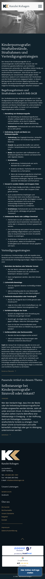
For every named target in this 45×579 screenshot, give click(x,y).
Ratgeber (5, 517)
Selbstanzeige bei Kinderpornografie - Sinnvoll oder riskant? (18, 390)
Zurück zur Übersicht (8, 371)
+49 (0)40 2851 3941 (11, 475)
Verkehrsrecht (6, 492)
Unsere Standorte (8, 513)
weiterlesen (5, 435)
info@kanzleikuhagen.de (15, 480)
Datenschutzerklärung (9, 531)
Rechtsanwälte (7, 510)
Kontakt (4, 520)
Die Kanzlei (5, 507)
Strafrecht (5, 495)
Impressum (6, 527)
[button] (40, 6)
